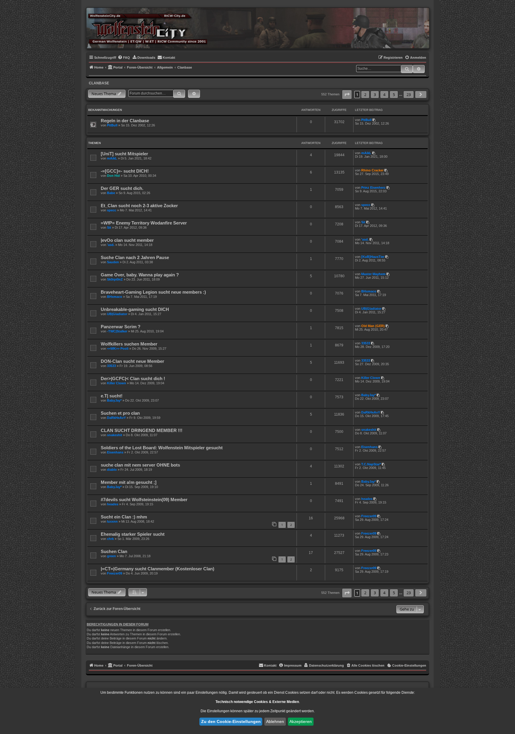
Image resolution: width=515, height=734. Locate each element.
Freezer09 (368, 516)
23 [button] (409, 94)
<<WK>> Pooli (117, 348)
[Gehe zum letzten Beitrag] (374, 120)
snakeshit (114, 435)
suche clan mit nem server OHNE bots (140, 464)
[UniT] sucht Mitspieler (124, 153)
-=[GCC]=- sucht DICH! (125, 171)
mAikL (112, 158)
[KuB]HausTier (372, 256)
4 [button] (384, 94)
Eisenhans (115, 452)
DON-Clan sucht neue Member (132, 361)
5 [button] (394, 94)
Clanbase (99, 83)
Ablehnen (275, 721)
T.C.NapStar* (371, 464)
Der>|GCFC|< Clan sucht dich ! (133, 378)
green (111, 556)
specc (111, 210)
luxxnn (112, 521)
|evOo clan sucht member (127, 240)
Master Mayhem (373, 274)
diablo (112, 469)
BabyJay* (114, 400)
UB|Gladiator (117, 314)
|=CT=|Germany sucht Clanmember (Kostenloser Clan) (157, 568)
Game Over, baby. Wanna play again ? (140, 274)
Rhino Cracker (372, 170)
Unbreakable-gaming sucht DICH (135, 309)
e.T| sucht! (111, 395)
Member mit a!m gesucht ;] (128, 482)
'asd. (110, 245)
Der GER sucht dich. (122, 188)
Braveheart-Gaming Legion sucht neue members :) (153, 292)
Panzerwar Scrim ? (120, 326)
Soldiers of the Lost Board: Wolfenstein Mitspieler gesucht (162, 447)
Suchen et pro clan (120, 413)
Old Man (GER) (373, 326)
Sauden (113, 262)
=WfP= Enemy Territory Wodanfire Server (144, 222)
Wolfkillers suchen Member (129, 343)
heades (112, 504)
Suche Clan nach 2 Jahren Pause (135, 257)
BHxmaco (114, 296)
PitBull (112, 125)
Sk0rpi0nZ (115, 279)
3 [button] (375, 94)
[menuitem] (124, 57)
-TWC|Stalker (117, 331)
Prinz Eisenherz (373, 187)
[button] (347, 94)
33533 (365, 343)
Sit (109, 227)
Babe (111, 193)
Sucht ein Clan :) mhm (124, 516)
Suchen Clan (114, 551)
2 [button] (365, 94)
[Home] (147, 28)
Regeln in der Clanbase (125, 120)
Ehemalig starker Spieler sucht (133, 534)
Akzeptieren (300, 721)
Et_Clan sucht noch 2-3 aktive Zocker (139, 205)
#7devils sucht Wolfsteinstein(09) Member (144, 499)
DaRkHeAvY (116, 417)
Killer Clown (116, 383)
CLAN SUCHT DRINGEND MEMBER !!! (141, 430)
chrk (110, 539)
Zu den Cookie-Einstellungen (231, 721)
